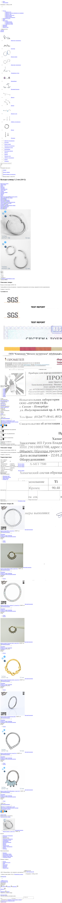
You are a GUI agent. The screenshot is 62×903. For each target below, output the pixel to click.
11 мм (4, 392)
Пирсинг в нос (14, 113)
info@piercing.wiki (30, 871)
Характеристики (3, 202)
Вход (4, 1)
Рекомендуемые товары (8, 856)
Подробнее (2, 534)
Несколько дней (6, 476)
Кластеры (13, 48)
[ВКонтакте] (1, 425)
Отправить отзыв (21, 500)
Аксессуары (2, 203)
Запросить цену (11, 900)
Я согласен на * (12, 899)
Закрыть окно (3, 814)
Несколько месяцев (7, 477)
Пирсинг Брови (8, 16)
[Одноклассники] (3, 425)
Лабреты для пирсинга (15, 121)
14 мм (4, 395)
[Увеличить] (15, 239)
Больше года (5, 479)
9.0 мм (4, 389)
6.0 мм (4, 394)
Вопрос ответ (5, 27)
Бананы (12, 105)
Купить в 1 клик (11, 420)
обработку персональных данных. (15, 899)
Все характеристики (4, 400)
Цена (4, 19)
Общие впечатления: (33, 499)
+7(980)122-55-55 (4, 880)
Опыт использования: (5, 474)
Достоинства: (3, 490)
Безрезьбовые (14, 81)
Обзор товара (3, 197)
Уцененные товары (7, 857)
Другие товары (21, 463)
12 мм (4, 390)
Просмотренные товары (5, 816)
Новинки (5, 852)
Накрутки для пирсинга (16, 40)
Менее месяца (6, 478)
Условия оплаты (8, 21)
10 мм (4, 393)
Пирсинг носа (8, 11)
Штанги (12, 97)
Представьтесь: (3, 500)
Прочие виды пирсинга (10, 17)
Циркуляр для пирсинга (16, 64)
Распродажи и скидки (7, 855)
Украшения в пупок (15, 73)
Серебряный (3, 405)
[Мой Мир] (4, 425)
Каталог (2, 30)
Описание (2, 201)
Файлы (1, 207)
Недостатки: (3, 499)
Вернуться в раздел (4, 196)
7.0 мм (4, 388)
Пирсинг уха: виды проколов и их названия (14, 13)
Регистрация (5, 2)
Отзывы (2, 204)
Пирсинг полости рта (9, 15)
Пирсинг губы (8, 14)
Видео (1, 208)
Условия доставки (9, 22)
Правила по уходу (6, 18)
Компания (5, 25)
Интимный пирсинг (15, 89)
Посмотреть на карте (18, 874)
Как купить (5, 20)
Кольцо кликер (14, 56)
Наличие (2, 206)
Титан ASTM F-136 (4, 407)
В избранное (3, 536)
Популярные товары (7, 854)
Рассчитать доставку (14, 421)
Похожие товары (3, 205)
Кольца (12, 129)
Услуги (4, 10)
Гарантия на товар (9, 23)
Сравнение (9, 535)
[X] (6, 425)
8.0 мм (4, 396)
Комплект (2, 200)
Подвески (13, 138)
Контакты (5, 26)
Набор (1, 198)
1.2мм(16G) (2, 402)
